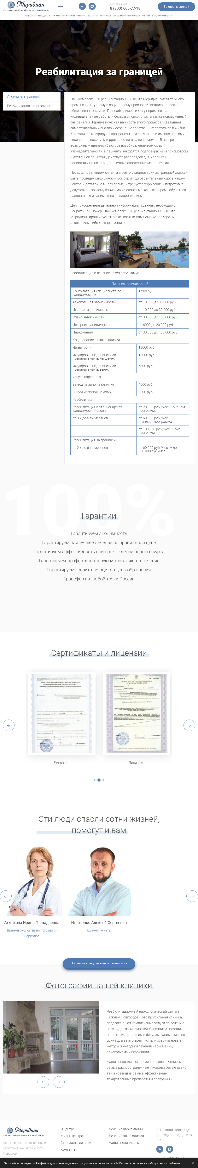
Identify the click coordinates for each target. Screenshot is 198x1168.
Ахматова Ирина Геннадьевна (31, 922)
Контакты (69, 1149)
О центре (68, 1129)
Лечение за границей (24, 97)
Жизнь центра (72, 1136)
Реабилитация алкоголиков (29, 106)
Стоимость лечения (76, 1143)
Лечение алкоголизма (126, 1136)
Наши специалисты (124, 1143)
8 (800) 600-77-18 (125, 8)
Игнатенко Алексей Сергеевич (99, 922)
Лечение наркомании (126, 1129)
